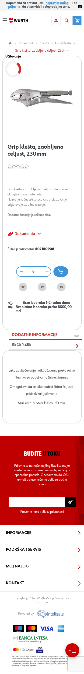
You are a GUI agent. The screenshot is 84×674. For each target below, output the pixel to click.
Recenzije (22, 344)
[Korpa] (77, 20)
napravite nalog (57, 3)
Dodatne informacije (35, 335)
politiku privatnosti (52, 511)
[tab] (45, 335)
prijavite (14, 6)
